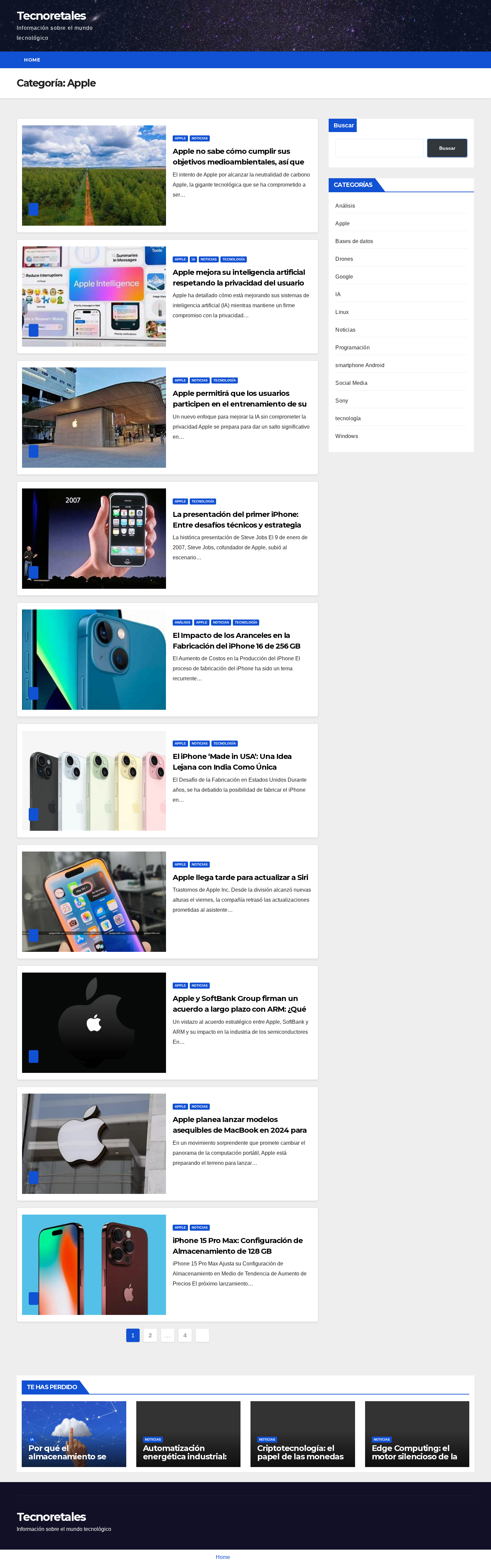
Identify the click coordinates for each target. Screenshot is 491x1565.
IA (193, 259)
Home (32, 60)
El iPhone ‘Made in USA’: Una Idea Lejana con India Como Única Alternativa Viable (232, 767)
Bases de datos (354, 241)
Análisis (182, 622)
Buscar (344, 125)
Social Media (351, 383)
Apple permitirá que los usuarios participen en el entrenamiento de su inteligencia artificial (240, 404)
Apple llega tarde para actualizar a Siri (240, 877)
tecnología (233, 259)
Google (344, 277)
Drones (344, 259)
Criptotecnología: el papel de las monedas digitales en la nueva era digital (300, 1460)
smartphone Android (359, 365)
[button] (470, 60)
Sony (341, 401)
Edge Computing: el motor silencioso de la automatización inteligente (415, 1460)
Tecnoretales (51, 16)
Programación (352, 347)
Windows (346, 436)
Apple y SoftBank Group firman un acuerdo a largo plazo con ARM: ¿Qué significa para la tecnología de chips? (239, 1009)
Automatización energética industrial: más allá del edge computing (185, 1460)
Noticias (200, 138)
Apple (180, 138)
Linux (342, 312)
